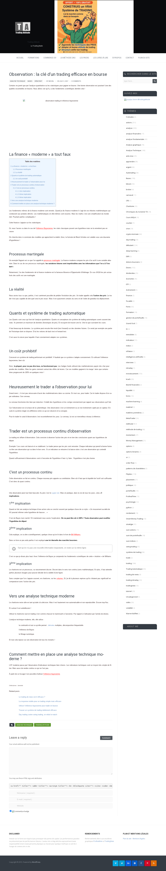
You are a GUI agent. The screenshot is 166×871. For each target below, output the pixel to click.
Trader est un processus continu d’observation (27, 185)
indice (128, 346)
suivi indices (131, 541)
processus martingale (52, 260)
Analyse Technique (17, 81)
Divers (128, 267)
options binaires (132, 452)
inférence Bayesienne (44, 228)
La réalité (17, 172)
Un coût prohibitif (20, 179)
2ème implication (23, 194)
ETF (127, 284)
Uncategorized (132, 597)
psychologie (131, 502)
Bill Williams (75, 535)
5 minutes (130, 117)
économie (130, 279)
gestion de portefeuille (135, 318)
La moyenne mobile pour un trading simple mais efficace (40, 701)
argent (128, 167)
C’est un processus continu (24, 188)
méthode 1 (130, 424)
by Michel (50, 81)
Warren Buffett (132, 613)
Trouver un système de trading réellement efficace (38, 710)
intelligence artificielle (134, 357)
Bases (30, 81)
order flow (130, 463)
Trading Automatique (134, 569)
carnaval (129, 195)
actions (129, 122)
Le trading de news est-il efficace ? (32, 697)
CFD (127, 200)
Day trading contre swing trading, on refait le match (38, 715)
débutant (38, 81)
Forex (128, 306)
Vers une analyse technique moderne (24, 200)
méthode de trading (134, 429)
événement (130, 290)
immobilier (130, 334)
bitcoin (128, 184)
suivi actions (131, 530)
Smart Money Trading (134, 519)
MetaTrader (130, 418)
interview (129, 362)
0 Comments (76, 81)
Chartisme (130, 206)
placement (130, 479)
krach (128, 379)
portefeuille (130, 491)
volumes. (60, 578)
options (129, 446)
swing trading (131, 546)
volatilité (129, 608)
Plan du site (144, 58)
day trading (130, 240)
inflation (129, 351)
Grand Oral (130, 323)
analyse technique (24, 725)
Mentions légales (139, 839)
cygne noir (55, 493)
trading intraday (132, 580)
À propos (116, 58)
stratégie (129, 524)
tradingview (130, 585)
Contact (130, 58)
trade (128, 558)
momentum (130, 435)
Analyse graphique (133, 145)
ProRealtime (98, 841)
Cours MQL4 (131, 217)
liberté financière (133, 385)
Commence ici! (49, 58)
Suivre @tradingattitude (141, 99)
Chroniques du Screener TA (137, 212)
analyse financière (133, 133)
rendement (130, 513)
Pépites (129, 474)
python (129, 507)
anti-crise (129, 156)
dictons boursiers (133, 262)
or (127, 457)
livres (128, 396)
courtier (129, 223)
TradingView (109, 841)
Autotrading (130, 173)
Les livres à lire (100, 58)
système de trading (133, 552)
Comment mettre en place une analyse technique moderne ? (32, 204)
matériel (129, 407)
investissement (132, 373)
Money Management (134, 440)
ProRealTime (131, 496)
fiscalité (129, 301)
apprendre (130, 161)
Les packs (84, 58)
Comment (106, 738)
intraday (129, 368)
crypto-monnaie (132, 234)
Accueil (20, 58)
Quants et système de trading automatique (26, 175)
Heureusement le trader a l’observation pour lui (28, 182)
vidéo (128, 602)
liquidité (129, 390)
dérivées (51, 625)
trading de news (132, 574)
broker (128, 189)
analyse (129, 128)
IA (126, 329)
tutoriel (129, 591)
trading (129, 563)
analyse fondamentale (135, 139)
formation (130, 312)
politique (129, 485)
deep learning (131, 251)
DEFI (127, 256)
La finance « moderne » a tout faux (23, 166)
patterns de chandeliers (135, 468)
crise (128, 228)
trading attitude (42, 725)
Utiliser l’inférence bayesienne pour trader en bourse (38, 706)
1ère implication (22, 191)
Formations (33, 58)
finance (129, 295)
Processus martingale (22, 169)
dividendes (130, 273)
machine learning (133, 401)
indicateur (130, 340)
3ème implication (23, 197)
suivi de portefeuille (134, 535)
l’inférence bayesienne (51, 674)
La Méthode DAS (67, 58)
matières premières (134, 412)
